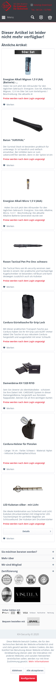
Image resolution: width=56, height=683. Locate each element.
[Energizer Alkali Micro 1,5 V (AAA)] (28, 185)
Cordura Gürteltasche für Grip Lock (24, 322)
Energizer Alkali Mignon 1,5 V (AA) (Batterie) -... (23, 81)
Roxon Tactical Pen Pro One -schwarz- (25, 261)
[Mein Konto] (41, 17)
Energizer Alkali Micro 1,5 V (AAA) (22, 201)
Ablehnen (17, 670)
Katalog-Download (43, 4)
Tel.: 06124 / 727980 (41, 9)
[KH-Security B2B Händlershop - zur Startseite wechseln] (14, 7)
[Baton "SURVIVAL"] (28, 124)
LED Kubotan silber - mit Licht (21, 504)
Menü (10, 17)
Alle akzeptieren (35, 670)
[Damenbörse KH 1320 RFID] (28, 367)
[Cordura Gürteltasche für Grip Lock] (28, 306)
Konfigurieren (28, 678)
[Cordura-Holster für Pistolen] (28, 428)
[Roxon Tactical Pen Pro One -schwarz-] (28, 245)
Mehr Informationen (39, 661)
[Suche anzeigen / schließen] (32, 17)
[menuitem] (41, 7)
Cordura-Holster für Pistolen (20, 444)
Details (26, 531)
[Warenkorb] (50, 17)
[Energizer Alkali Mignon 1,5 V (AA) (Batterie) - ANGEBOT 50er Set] (28, 63)
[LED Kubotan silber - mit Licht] (28, 488)
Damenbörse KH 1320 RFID (18, 383)
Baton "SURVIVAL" (14, 140)
